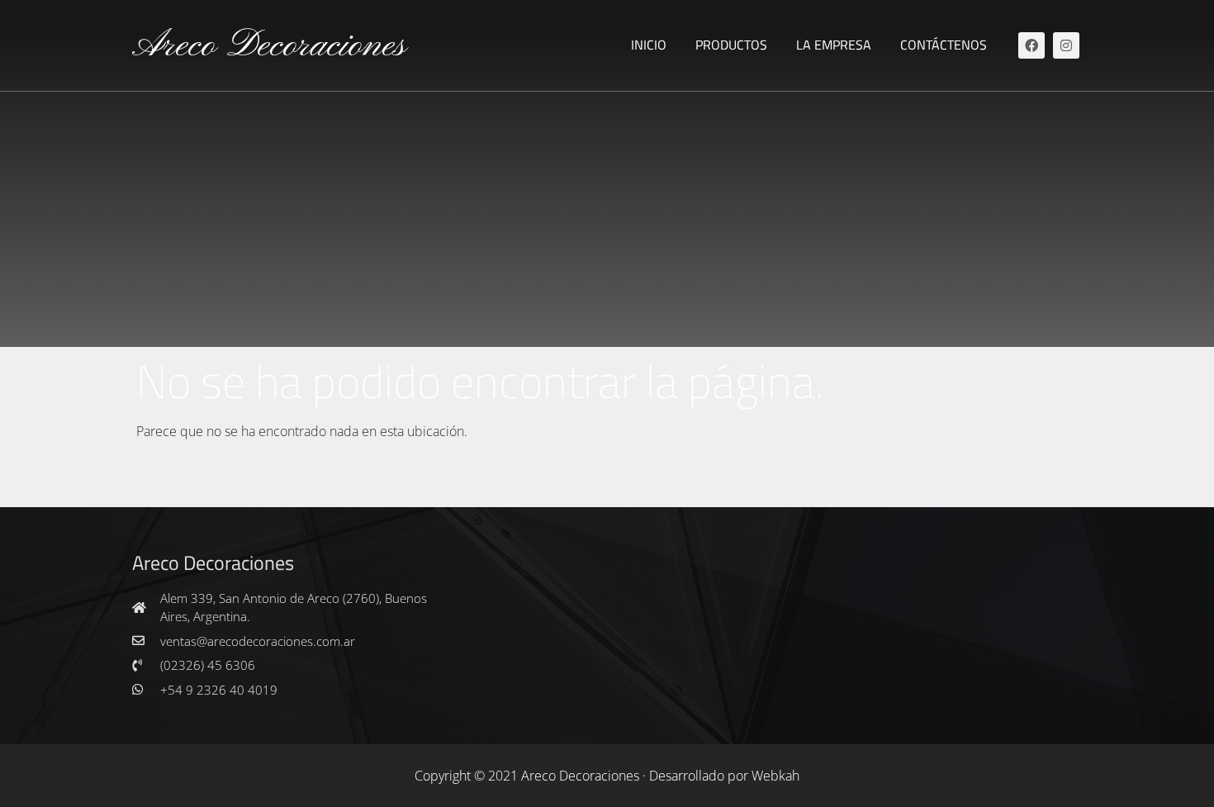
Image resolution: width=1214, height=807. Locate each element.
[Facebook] (1031, 45)
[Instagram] (1066, 45)
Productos (731, 45)
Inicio (648, 45)
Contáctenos (943, 45)
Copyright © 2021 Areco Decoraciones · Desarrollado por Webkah (607, 776)
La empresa (833, 45)
